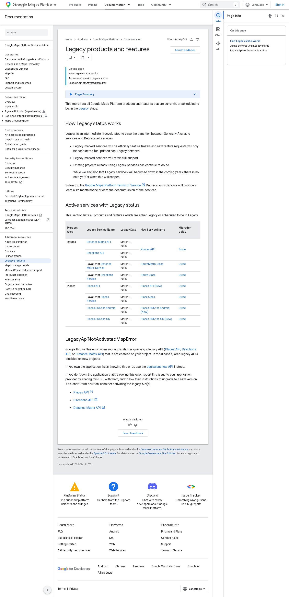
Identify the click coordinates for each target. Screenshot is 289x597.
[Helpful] (191, 39)
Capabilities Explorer (70, 537)
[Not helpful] (197, 39)
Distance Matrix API (99, 241)
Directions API (95, 252)
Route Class (148, 274)
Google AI (194, 566)
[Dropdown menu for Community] (171, 4)
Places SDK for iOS (98, 319)
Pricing (93, 4)
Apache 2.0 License (105, 453)
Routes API (148, 249)
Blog (141, 4)
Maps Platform (42, 4)
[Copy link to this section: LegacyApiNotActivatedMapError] (140, 339)
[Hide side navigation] (47, 590)
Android (114, 531)
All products (105, 572)
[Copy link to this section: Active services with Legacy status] (143, 205)
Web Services (117, 550)
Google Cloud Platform (166, 566)
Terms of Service (171, 550)
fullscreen (276, 16)
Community (159, 4)
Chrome (120, 566)
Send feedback (185, 50)
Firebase (138, 566)
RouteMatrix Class (152, 263)
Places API (93, 285)
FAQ (60, 531)
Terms (62, 588)
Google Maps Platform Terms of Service (113, 185)
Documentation (115, 4)
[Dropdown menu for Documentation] (130, 4)
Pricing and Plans (171, 531)
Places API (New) (151, 285)
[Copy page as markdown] (82, 57)
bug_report (270, 16)
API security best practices (74, 550)
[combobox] (220, 4)
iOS (111, 537)
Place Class (148, 296)
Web (112, 544)
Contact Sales (170, 537)
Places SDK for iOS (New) (156, 319)
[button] (25, 111)
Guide (182, 249)
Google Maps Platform (106, 39)
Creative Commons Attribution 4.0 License (164, 449)
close (282, 16)
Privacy (73, 588)
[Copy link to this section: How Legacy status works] (125, 124)
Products (75, 4)
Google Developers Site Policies (157, 453)
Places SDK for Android (101, 308)
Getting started (67, 544)
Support (166, 544)
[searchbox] (26, 32)
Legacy (84, 108)
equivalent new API (160, 367)
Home (68, 39)
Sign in (279, 4)
